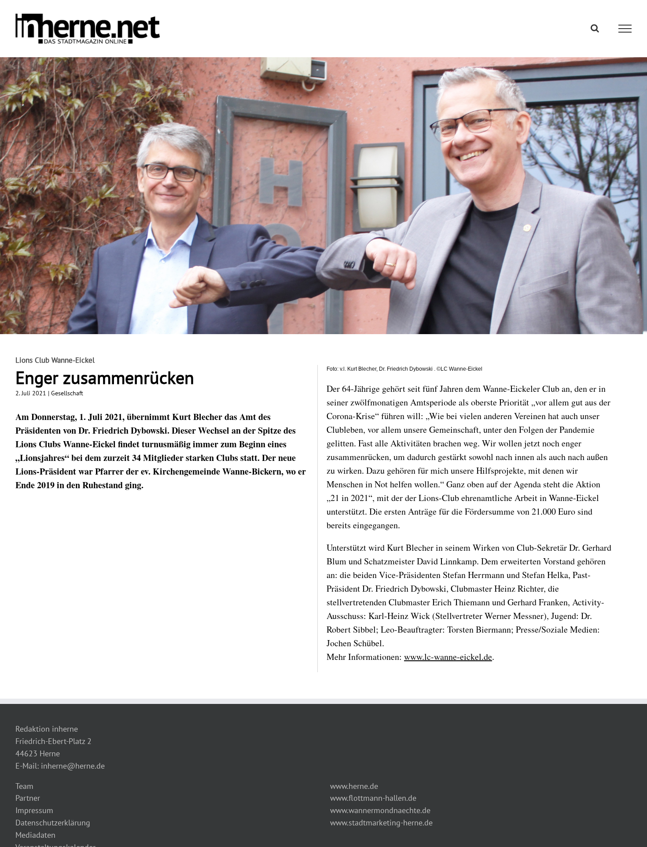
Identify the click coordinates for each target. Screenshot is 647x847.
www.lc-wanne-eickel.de (448, 657)
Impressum (34, 810)
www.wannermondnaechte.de (380, 810)
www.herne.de (354, 786)
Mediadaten (35, 835)
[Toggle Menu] (625, 29)
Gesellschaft (67, 393)
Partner (27, 798)
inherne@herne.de (73, 766)
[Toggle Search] (595, 28)
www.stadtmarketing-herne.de (381, 823)
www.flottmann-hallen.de (373, 798)
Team (24, 786)
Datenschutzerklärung (52, 823)
